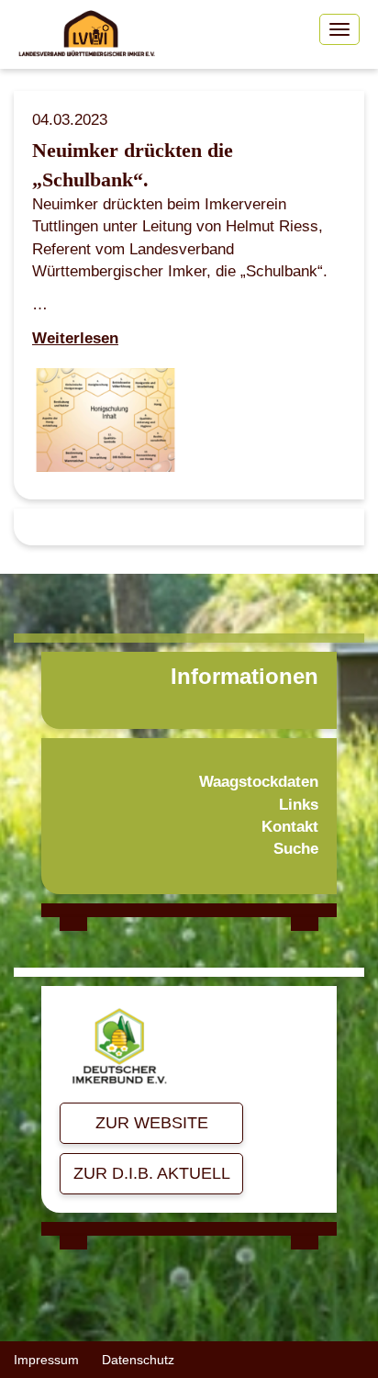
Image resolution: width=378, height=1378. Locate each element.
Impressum (46, 1359)
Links (298, 804)
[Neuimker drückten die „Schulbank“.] (105, 424)
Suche (295, 848)
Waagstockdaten (258, 781)
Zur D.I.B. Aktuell (151, 1173)
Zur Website (151, 1123)
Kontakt (289, 826)
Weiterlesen (75, 338)
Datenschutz (138, 1359)
